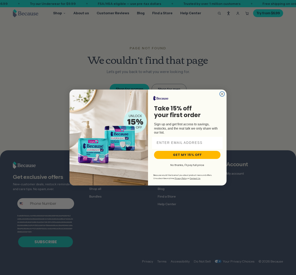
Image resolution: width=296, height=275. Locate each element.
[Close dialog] (222, 94)
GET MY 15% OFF (187, 154)
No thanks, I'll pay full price (187, 165)
